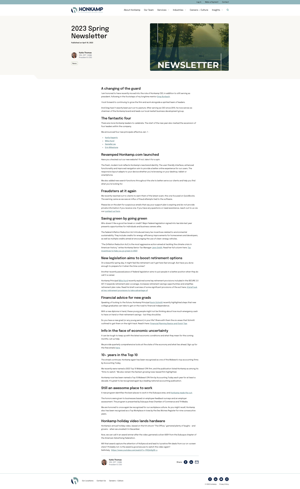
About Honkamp (132, 10)
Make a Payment (211, 2)
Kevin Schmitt (156, 303)
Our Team (149, 10)
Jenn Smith (157, 248)
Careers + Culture (199, 10)
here (118, 348)
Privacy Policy (224, 484)
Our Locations (87, 481)
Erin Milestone (111, 148)
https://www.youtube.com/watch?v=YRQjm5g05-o (134, 450)
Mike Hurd (109, 141)
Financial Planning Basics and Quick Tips (168, 324)
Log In (199, 2)
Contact (225, 2)
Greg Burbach (163, 97)
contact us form (112, 211)
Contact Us (101, 481)
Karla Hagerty (111, 138)
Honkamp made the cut (181, 393)
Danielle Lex (110, 144)
